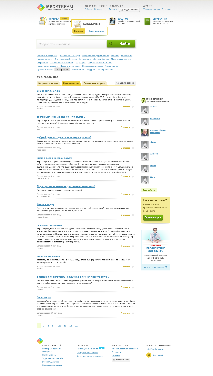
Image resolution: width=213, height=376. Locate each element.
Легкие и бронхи (101, 59)
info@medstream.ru (155, 349)
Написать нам (122, 359)
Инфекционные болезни (65, 59)
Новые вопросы (71, 83)
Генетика (115, 55)
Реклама (116, 356)
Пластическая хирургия (47, 66)
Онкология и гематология (61, 62)
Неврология (42, 62)
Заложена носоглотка (49, 225)
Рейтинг (88, 9)
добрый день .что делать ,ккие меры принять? (64, 137)
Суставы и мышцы (45, 69)
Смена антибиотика (48, 90)
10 (59, 325)
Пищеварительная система (100, 62)
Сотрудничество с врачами (90, 356)
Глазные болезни (44, 59)
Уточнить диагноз (151, 9)
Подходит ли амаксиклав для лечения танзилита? (66, 186)
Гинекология (126, 55)
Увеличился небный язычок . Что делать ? (61, 116)
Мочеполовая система (121, 59)
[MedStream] (55, 7)
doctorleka (155, 118)
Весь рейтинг (149, 190)
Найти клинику (49, 355)
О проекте (116, 352)
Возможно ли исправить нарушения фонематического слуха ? (73, 276)
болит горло (44, 297)
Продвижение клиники (87, 352)
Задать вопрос (131, 9)
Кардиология (85, 59)
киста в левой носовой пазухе (54, 158)
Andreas (153, 106)
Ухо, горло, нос (62, 69)
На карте (98, 9)
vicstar (153, 142)
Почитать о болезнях (52, 365)
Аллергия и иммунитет (47, 55)
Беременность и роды (70, 55)
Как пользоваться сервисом (125, 349)
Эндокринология (105, 69)
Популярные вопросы (94, 83)
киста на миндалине (48, 256)
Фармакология (77, 69)
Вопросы (113, 9)
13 (76, 325)
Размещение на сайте (87, 349)
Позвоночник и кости (70, 66)
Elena (152, 177)
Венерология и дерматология (95, 55)
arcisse (153, 165)
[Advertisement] (158, 68)
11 (65, 325)
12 (71, 325)
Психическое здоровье (92, 66)
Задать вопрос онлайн (52, 358)
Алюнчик (154, 153)
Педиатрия (80, 62)
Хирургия (91, 69)
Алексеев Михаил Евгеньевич (158, 131)
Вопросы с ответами (48, 83)
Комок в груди (45, 204)
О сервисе (166, 9)
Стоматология (111, 66)
